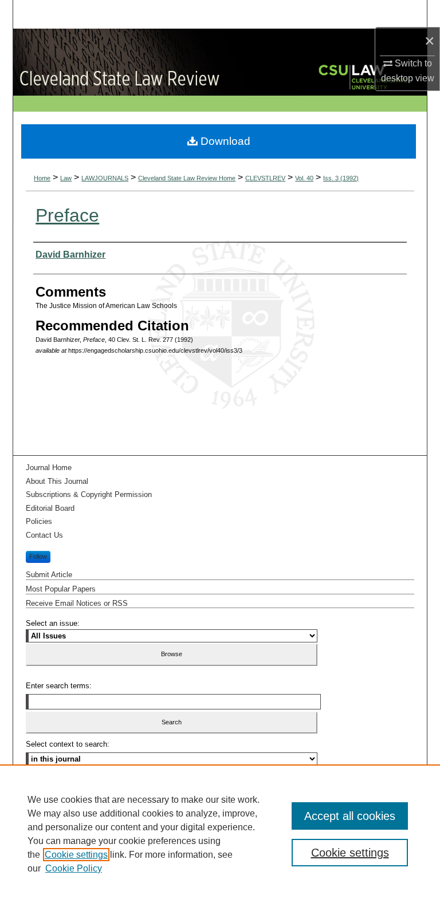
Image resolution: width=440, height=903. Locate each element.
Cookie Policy (73, 868)
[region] (220, 833)
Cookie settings (76, 854)
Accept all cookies (349, 816)
